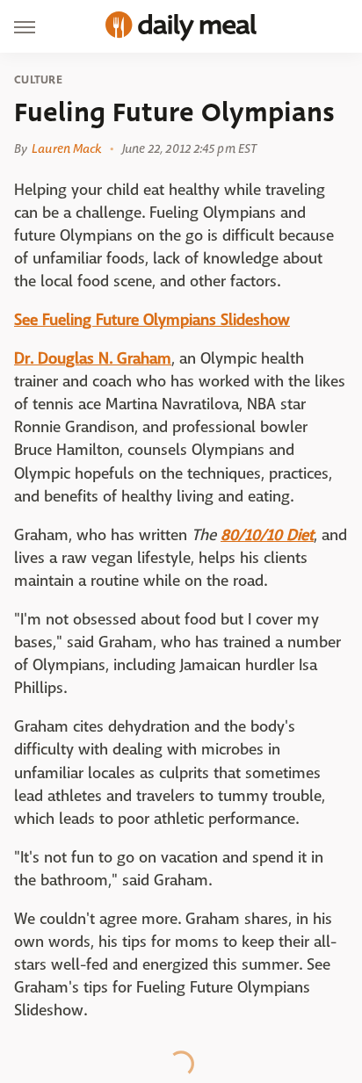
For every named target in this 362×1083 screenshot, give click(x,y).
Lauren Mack (66, 148)
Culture (38, 80)
